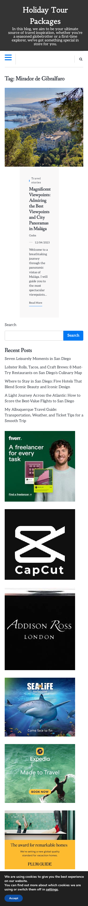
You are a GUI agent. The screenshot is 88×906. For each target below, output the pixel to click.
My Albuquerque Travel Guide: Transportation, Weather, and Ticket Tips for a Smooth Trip (44, 415)
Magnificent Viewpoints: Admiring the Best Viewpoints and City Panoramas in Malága (40, 209)
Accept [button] (13, 898)
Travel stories (36, 180)
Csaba (32, 235)
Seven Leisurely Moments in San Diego (38, 359)
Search (10, 325)
